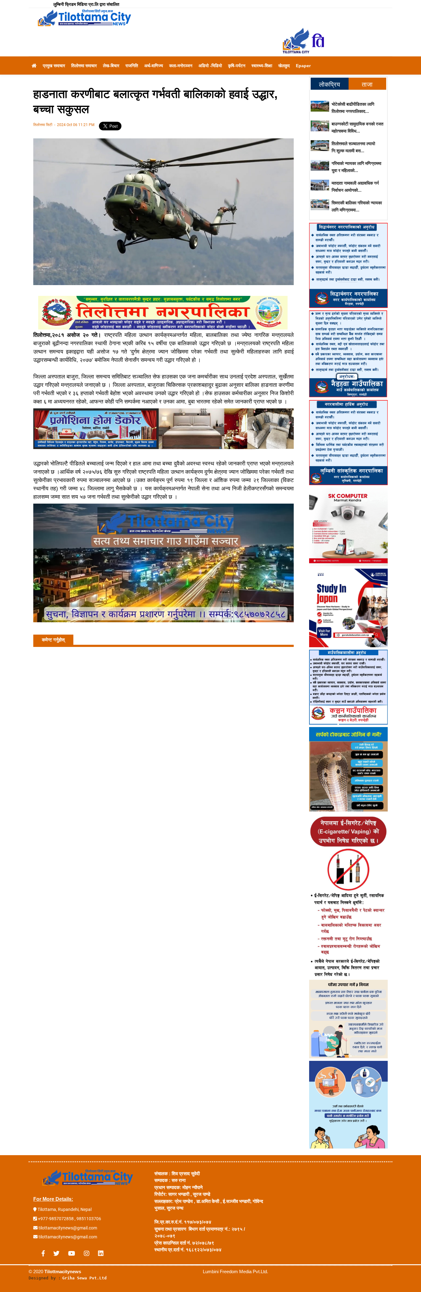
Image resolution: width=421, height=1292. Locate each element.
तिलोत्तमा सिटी (43, 125)
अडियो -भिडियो (210, 65)
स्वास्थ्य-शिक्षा (261, 65)
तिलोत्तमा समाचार (84, 65)
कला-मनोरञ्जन (180, 65)
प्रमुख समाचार (54, 65)
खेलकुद (284, 65)
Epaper (303, 65)
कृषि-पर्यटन (236, 65)
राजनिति (131, 65)
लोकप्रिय (329, 84)
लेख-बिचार (111, 65)
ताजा (367, 84)
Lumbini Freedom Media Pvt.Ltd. (235, 1271)
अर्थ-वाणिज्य (153, 65)
